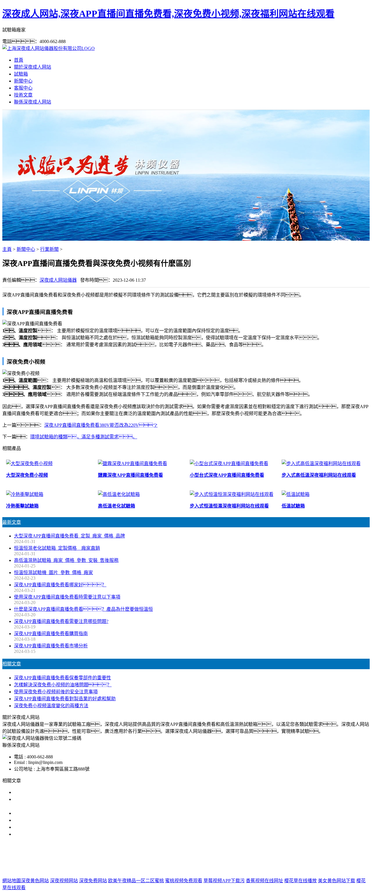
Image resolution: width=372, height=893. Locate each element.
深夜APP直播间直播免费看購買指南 (51, 633)
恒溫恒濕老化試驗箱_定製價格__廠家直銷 (57, 548)
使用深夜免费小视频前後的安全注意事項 (56, 691)
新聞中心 (23, 80)
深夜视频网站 (64, 880)
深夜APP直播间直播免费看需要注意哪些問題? (61, 621)
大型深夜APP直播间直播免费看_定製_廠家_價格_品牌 (69, 535)
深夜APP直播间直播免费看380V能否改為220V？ (101, 425)
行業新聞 (49, 249)
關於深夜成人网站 (32, 67)
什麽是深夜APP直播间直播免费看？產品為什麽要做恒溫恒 (83, 609)
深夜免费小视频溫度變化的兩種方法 (51, 705)
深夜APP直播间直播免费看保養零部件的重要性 (62, 677)
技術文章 (23, 94)
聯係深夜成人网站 (32, 101)
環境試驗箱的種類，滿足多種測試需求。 (83, 436)
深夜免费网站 (93, 880)
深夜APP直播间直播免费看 (149, 857)
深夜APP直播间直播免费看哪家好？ (60, 792)
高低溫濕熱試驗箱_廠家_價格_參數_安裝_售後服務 (66, 560)
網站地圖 (219, 869)
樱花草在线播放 (300, 880)
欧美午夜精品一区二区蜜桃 (136, 880)
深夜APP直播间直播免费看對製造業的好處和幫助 (65, 698)
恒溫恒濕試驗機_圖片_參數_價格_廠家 (53, 572)
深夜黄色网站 (35, 880)
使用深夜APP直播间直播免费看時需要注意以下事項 (67, 596)
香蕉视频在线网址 (264, 880)
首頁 (18, 60)
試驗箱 (21, 74)
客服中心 (23, 87)
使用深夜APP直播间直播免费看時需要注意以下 (62, 813)
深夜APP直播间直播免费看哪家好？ (60, 584)
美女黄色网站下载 (336, 880)
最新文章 (11, 522)
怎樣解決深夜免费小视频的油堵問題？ (63, 684)
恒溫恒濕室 (256, 857)
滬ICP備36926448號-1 (279, 869)
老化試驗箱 (229, 857)
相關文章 (11, 663)
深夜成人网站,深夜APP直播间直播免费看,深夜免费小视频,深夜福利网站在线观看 (168, 13)
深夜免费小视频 (197, 857)
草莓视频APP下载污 (224, 880)
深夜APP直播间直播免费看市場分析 (51, 645)
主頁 (7, 249)
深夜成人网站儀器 (58, 280)
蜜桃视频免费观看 (183, 880)
